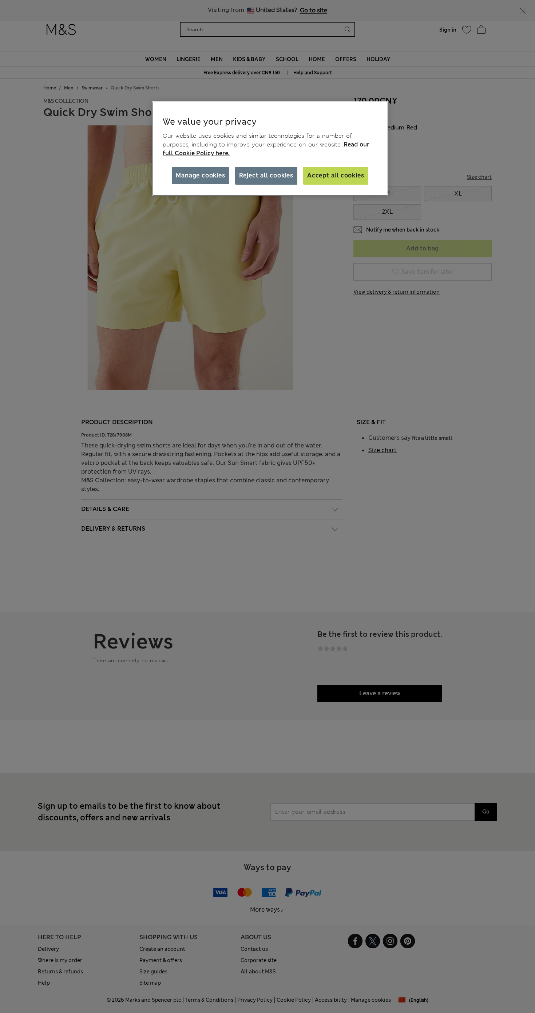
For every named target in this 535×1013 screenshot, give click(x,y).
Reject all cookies (266, 175)
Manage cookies (200, 175)
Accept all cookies (335, 175)
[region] (270, 148)
